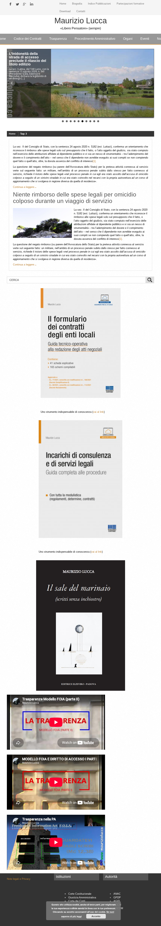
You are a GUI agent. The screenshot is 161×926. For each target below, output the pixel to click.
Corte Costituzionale (79, 893)
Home (12, 133)
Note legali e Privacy (18, 878)
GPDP (117, 897)
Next (149, 83)
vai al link (98, 411)
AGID (116, 901)
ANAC (117, 893)
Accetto (95, 916)
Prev (12, 83)
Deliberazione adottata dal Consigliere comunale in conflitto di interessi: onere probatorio (29, 61)
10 (98, 121)
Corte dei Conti (76, 901)
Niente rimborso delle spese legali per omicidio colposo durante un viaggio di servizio (74, 197)
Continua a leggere (25, 187)
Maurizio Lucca (80, 20)
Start (79, 113)
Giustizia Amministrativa (82, 897)
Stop (82, 113)
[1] (94, 161)
